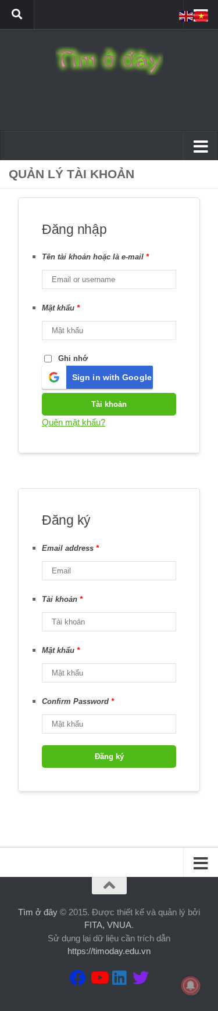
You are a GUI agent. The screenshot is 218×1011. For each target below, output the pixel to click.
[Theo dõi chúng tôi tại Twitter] (141, 978)
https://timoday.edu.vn (109, 951)
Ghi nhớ (73, 358)
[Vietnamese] (201, 15)
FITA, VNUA (107, 925)
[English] (186, 15)
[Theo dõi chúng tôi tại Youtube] (99, 978)
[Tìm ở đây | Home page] (109, 60)
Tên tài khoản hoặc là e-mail (95, 256)
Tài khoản (109, 404)
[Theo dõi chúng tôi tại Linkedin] (120, 978)
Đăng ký (109, 756)
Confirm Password (78, 701)
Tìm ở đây (38, 912)
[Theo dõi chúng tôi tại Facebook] (78, 978)
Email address (70, 548)
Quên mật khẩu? (73, 422)
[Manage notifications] (190, 985)
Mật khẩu (61, 308)
